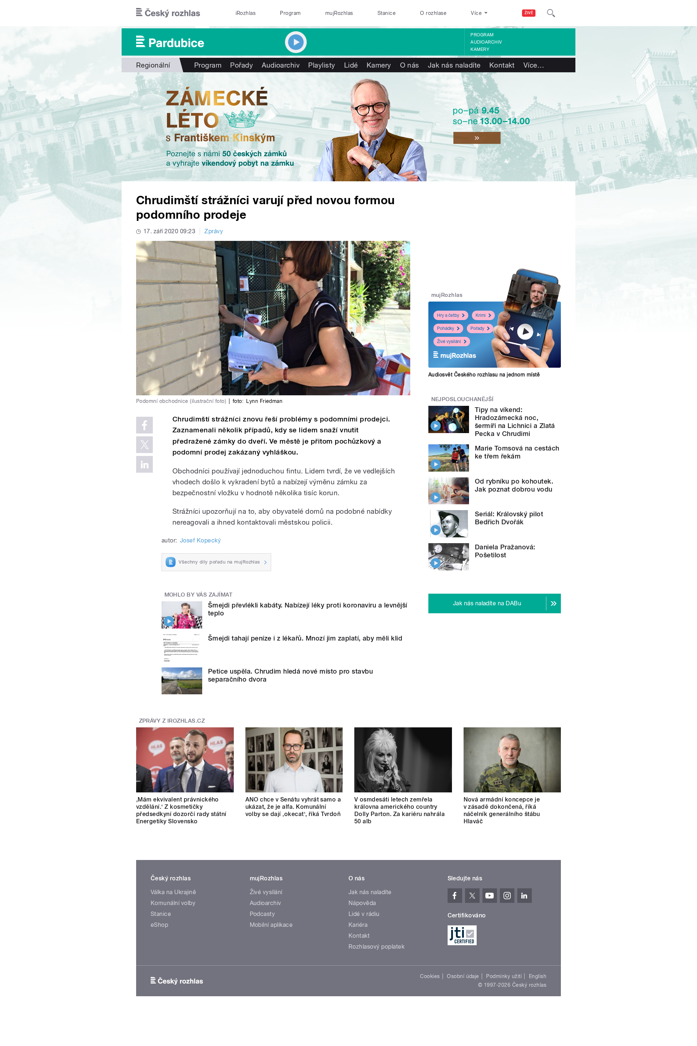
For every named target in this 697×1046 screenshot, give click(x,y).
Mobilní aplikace (271, 924)
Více (533, 65)
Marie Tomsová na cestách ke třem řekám (517, 452)
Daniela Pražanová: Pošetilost (505, 551)
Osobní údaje (463, 976)
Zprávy (213, 231)
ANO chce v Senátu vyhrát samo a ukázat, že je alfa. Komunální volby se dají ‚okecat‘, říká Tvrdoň (293, 806)
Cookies (430, 976)
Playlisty (321, 65)
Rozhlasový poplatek (376, 946)
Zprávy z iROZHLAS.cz (172, 721)
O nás (409, 65)
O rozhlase (433, 13)
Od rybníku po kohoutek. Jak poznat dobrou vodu (514, 485)
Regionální (153, 65)
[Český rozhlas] (168, 13)
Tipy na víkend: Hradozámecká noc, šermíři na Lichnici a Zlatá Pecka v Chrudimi (515, 421)
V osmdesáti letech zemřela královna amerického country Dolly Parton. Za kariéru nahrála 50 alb (399, 810)
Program (290, 13)
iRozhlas (246, 13)
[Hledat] (551, 13)
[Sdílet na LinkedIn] (144, 464)
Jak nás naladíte (454, 65)
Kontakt (502, 65)
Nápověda (362, 903)
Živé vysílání (449, 341)
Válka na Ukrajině (173, 892)
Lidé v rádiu (364, 913)
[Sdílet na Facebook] (144, 425)
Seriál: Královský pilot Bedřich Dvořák (509, 518)
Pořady (241, 65)
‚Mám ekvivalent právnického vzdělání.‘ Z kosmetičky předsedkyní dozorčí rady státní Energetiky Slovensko (181, 810)
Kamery (479, 49)
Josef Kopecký (200, 540)
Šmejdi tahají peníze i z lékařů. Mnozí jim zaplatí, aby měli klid (305, 638)
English (537, 976)
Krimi (481, 315)
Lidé (351, 65)
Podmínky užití (504, 976)
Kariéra (357, 924)
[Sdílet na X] (144, 444)
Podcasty (262, 913)
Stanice (387, 13)
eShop (159, 924)
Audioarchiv (486, 42)
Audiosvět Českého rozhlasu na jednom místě (484, 374)
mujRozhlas (339, 13)
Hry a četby (448, 315)
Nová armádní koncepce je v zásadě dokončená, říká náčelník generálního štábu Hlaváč (502, 810)
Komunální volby (173, 903)
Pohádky (445, 328)
